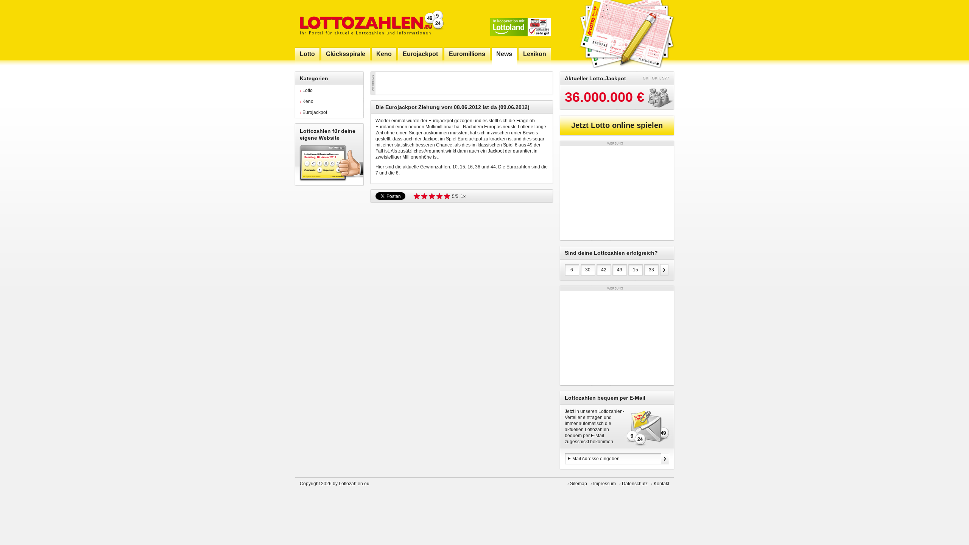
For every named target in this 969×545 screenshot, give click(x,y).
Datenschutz (635, 483)
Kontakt (661, 483)
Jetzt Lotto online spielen (617, 125)
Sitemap (578, 483)
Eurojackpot (313, 112)
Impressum (604, 483)
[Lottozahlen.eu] (370, 23)
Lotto (306, 90)
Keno (306, 101)
